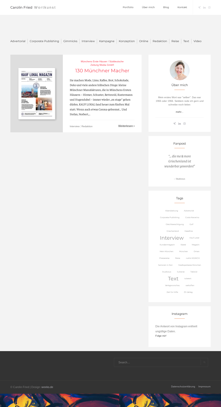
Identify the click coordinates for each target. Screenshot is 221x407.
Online (143, 41)
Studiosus (166, 272)
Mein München (166, 251)
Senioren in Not (165, 265)
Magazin (195, 245)
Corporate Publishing (44, 41)
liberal (183, 245)
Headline (189, 231)
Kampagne (106, 41)
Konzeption (127, 41)
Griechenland (173, 231)
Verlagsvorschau (172, 285)
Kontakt (182, 7)
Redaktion (160, 41)
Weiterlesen (126, 126)
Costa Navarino (192, 217)
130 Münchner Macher (102, 70)
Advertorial (17, 41)
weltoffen (190, 285)
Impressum (204, 386)
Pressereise (164, 258)
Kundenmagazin (167, 245)
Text (186, 41)
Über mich (148, 7)
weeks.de (47, 387)
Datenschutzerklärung (183, 386)
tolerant (187, 278)
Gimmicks (70, 41)
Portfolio (128, 7)
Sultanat (181, 272)
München (183, 251)
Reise (175, 41)
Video (197, 41)
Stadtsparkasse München (189, 265)
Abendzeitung (171, 211)
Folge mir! (160, 335)
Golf (191, 224)
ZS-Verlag (188, 292)
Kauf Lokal (194, 238)
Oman (196, 251)
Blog (166, 7)
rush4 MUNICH (193, 258)
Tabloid (193, 272)
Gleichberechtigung (175, 224)
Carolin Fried (21, 7)
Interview (88, 41)
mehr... (179, 111)
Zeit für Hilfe (172, 292)
